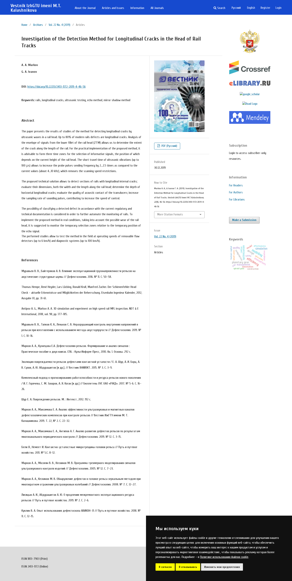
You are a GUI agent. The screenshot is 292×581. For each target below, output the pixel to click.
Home (24, 25)
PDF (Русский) (169, 146)
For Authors (236, 192)
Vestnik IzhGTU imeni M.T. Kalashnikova (36, 8)
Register (265, 8)
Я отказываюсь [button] (188, 567)
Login (278, 8)
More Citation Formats (170, 214)
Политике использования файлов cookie (224, 557)
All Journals (157, 8)
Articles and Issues (113, 8)
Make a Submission (244, 220)
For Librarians (237, 199)
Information (137, 8)
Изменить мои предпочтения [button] (222, 567)
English (251, 8)
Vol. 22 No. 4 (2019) (59, 25)
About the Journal (85, 8)
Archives (38, 25)
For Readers (236, 185)
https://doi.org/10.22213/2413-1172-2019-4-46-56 (56, 86)
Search (221, 8)
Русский (236, 8)
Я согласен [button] (165, 567)
